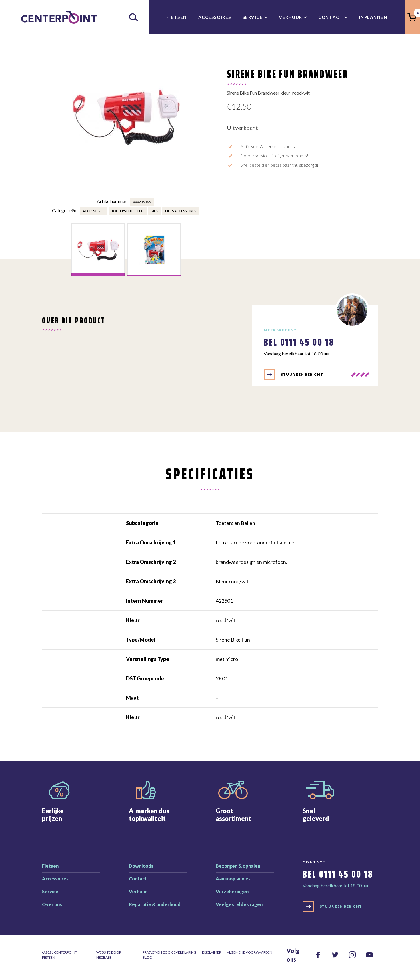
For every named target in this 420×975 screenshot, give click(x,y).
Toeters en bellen (127, 211)
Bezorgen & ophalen (238, 866)
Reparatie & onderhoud (155, 904)
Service (253, 17)
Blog (147, 957)
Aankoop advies (233, 878)
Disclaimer (211, 952)
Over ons (52, 904)
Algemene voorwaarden (249, 952)
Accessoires (214, 17)
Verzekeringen (232, 891)
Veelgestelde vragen (239, 904)
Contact (330, 17)
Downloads (141, 866)
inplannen (373, 17)
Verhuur (290, 17)
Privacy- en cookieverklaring (169, 952)
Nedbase (103, 957)
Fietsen (176, 17)
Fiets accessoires (180, 211)
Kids (154, 211)
